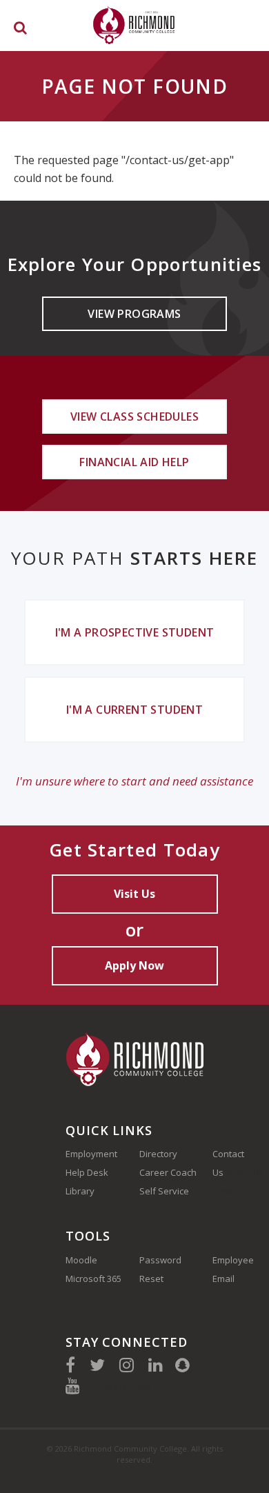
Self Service (164, 1191)
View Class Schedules (134, 416)
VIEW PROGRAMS (134, 313)
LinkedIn (155, 1364)
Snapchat (182, 1364)
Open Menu (247, 25)
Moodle (81, 1260)
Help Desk (87, 1172)
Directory (158, 1154)
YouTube (73, 1385)
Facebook (70, 1364)
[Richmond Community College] (134, 25)
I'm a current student (134, 709)
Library (80, 1191)
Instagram (126, 1364)
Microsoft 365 (93, 1278)
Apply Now (134, 965)
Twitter (97, 1364)
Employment (91, 1154)
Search (20, 30)
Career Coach (168, 1172)
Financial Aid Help (134, 462)
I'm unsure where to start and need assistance (134, 781)
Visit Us (134, 893)
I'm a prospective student (135, 632)
